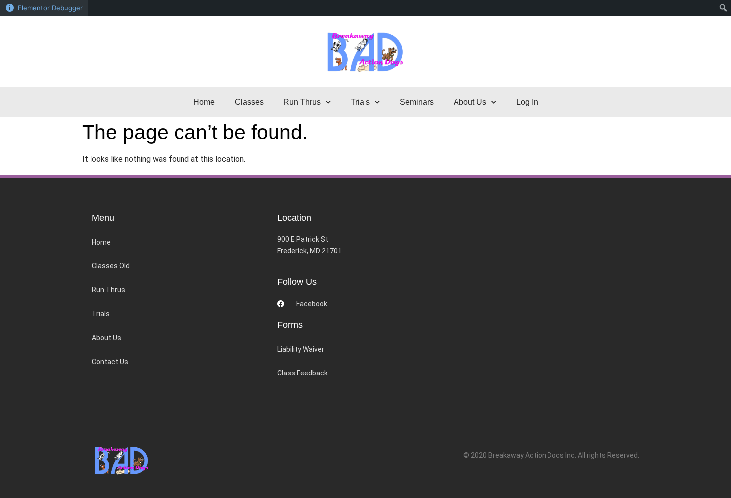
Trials (101, 314)
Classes (249, 102)
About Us (106, 338)
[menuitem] (723, 8)
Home (204, 102)
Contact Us (110, 362)
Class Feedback (302, 373)
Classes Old (111, 266)
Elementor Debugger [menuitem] (50, 8)
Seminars (417, 102)
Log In (527, 102)
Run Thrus (108, 290)
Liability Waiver (300, 349)
